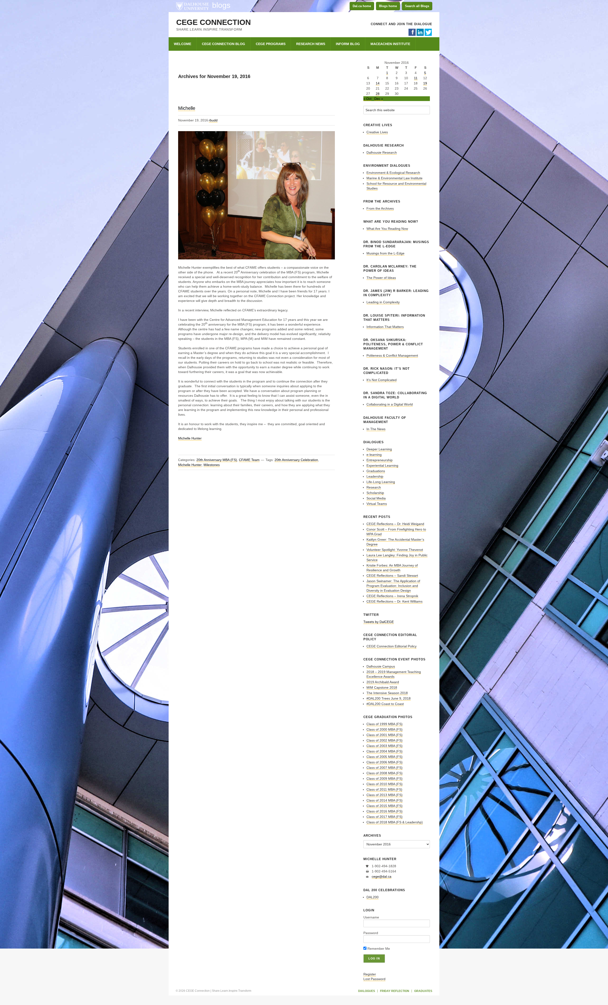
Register (369, 974)
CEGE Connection (213, 22)
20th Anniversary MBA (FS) (216, 460)
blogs (221, 5)
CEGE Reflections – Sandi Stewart (392, 575)
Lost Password (374, 979)
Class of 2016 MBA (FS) (384, 811)
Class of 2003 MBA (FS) (384, 746)
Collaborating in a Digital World (389, 404)
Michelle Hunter (190, 438)
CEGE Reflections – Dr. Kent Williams (394, 601)
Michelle (186, 108)
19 (425, 83)
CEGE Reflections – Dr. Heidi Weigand (395, 524)
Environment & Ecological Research (393, 173)
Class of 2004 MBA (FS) (384, 751)
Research (373, 487)
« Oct (367, 99)
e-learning (374, 454)
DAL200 (372, 897)
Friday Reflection (394, 991)
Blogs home (388, 6)
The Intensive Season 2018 (387, 693)
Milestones (212, 465)
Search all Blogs (417, 6)
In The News (375, 429)
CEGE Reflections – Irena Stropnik (392, 596)
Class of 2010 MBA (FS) (384, 784)
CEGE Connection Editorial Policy (391, 646)
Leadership (374, 476)
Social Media (376, 498)
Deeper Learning (379, 449)
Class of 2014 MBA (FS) (384, 800)
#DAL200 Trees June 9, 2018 (388, 698)
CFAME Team (249, 460)
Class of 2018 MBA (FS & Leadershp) (394, 822)
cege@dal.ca (381, 876)
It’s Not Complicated (381, 380)
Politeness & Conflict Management (392, 355)
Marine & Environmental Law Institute (394, 178)
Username (371, 917)
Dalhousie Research (381, 152)
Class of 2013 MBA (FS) (384, 795)
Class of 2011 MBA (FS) (384, 789)
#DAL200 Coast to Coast (385, 704)
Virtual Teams (376, 504)
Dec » (378, 99)
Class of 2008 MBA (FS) (384, 773)
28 (378, 94)
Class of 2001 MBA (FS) (384, 735)
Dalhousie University (192, 6)
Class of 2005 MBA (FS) (384, 757)
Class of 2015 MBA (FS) (384, 806)
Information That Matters (385, 327)
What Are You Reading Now (387, 229)
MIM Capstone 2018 (381, 687)
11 (416, 78)
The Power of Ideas (381, 278)
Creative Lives (377, 132)
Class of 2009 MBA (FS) (384, 778)
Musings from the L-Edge (385, 253)
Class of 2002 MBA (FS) (384, 740)
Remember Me (378, 948)
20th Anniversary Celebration (296, 460)
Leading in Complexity (383, 302)
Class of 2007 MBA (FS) (384, 768)
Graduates (423, 991)
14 (378, 83)
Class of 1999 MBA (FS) (384, 724)
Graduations (375, 471)
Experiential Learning (382, 465)
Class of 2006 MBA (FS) (384, 762)
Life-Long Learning (380, 482)
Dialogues (366, 991)
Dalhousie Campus (380, 666)
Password (370, 933)
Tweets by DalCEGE (378, 622)
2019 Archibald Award (382, 682)
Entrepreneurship (379, 460)
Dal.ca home (362, 6)
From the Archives (380, 208)
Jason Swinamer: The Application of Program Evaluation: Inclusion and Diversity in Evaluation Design (393, 585)
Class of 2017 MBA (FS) (384, 817)
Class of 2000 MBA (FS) (384, 729)
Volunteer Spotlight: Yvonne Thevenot (394, 550)
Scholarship (375, 493)
